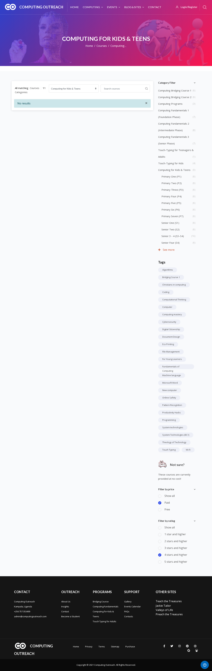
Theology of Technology (174, 442)
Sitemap (115, 646)
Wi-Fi (188, 449)
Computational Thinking (174, 299)
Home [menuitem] (74, 7)
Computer (167, 306)
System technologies (172, 427)
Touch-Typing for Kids (171, 163)
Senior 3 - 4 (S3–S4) (172, 236)
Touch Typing (169, 449)
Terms (102, 646)
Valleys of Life (164, 610)
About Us (65, 601)
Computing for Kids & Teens (174, 170)
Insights (65, 606)
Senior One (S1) (170, 222)
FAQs (126, 611)
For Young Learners (172, 359)
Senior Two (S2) (170, 229)
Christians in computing (174, 284)
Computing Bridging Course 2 (174, 97)
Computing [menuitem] (91, 7)
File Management (171, 351)
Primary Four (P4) (171, 196)
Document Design (171, 336)
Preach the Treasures (169, 614)
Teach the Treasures (169, 601)
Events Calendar (132, 606)
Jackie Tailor (163, 605)
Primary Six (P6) (170, 209)
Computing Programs (170, 103)
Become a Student (70, 616)
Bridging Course (101, 601)
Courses (102, 46)
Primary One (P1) (171, 176)
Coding (165, 292)
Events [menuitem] (112, 7)
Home (89, 46)
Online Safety (169, 397)
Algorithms (167, 269)
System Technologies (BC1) (175, 434)
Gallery (128, 601)
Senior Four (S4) (170, 242)
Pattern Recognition (172, 405)
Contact (65, 611)
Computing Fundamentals (105, 606)
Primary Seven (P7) (172, 216)
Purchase (130, 646)
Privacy (88, 646)
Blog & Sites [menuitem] (132, 7)
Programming (169, 419)
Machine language (171, 375)
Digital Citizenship (171, 329)
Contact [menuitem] (154, 7)
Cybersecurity (169, 321)
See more (168, 250)
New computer (169, 390)
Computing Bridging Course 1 (174, 90)
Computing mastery (172, 314)
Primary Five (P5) (171, 203)
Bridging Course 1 (171, 277)
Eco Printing (168, 344)
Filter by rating (166, 520)
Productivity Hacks (171, 412)
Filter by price (166, 489)
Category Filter (167, 82)
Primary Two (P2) (171, 183)
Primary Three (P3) (172, 189)
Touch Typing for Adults (104, 621)
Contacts (128, 616)
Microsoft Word (170, 382)
